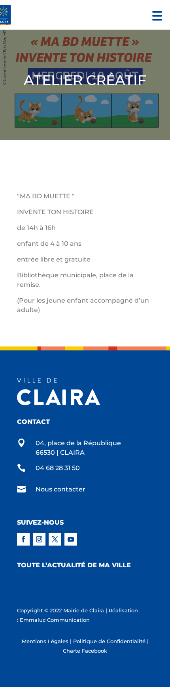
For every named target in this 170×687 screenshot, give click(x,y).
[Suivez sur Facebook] (23, 539)
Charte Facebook (85, 650)
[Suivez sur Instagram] (39, 539)
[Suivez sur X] (55, 539)
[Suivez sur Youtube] (70, 539)
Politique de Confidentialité (109, 641)
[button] (155, 15)
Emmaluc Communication (55, 620)
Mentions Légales (45, 641)
